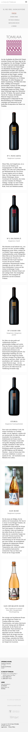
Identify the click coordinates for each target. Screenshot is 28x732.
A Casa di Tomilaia (14, 724)
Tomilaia (14, 13)
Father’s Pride (14, 16)
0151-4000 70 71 (7, 677)
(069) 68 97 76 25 (7, 678)
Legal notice (4, 727)
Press (4, 688)
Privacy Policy (11, 727)
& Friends (14, 26)
